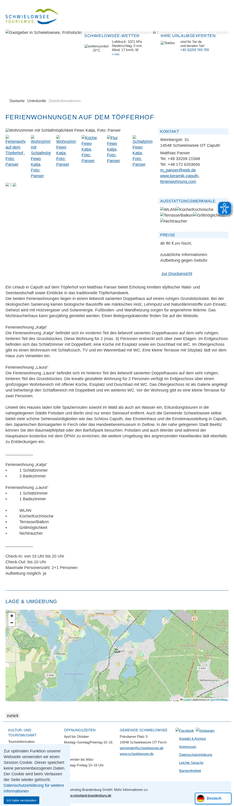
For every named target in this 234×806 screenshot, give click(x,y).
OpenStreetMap (218, 699)
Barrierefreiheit (190, 771)
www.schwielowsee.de (137, 754)
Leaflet (187, 699)
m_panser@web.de (178, 170)
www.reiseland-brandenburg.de (88, 795)
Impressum (187, 747)
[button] (7, 184)
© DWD (116, 54)
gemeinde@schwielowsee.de (141, 748)
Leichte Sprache (191, 763)
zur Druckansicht (177, 273)
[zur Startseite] (32, 17)
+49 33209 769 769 (194, 50)
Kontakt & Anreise (192, 739)
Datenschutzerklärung (195, 755)
